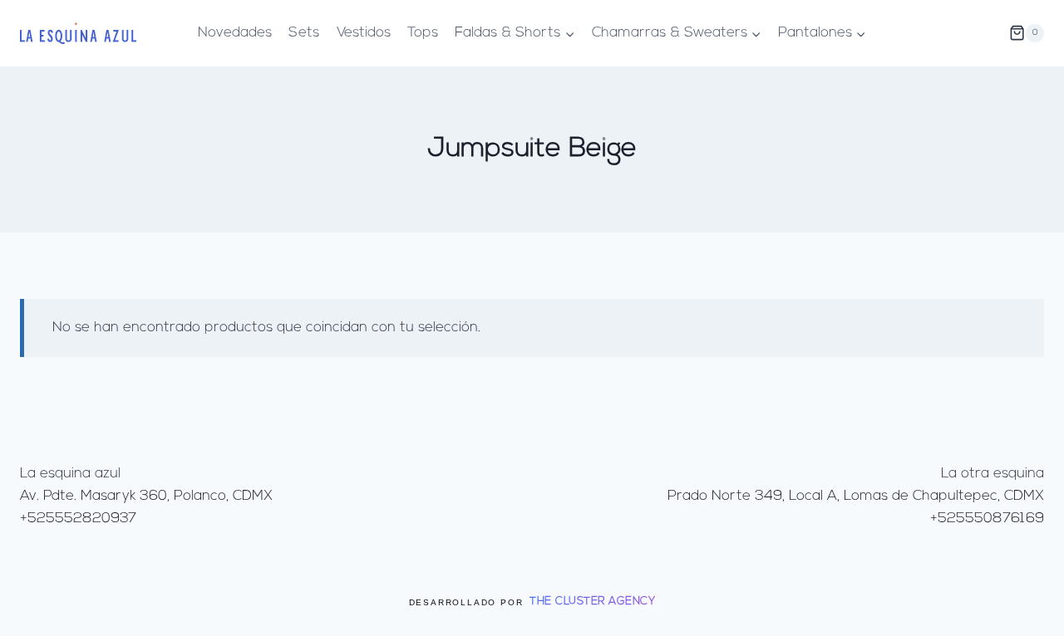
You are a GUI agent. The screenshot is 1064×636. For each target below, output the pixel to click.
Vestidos (364, 33)
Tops (422, 33)
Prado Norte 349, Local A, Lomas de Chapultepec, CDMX (855, 496)
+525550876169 (987, 518)
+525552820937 (78, 518)
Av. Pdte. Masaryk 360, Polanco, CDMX (146, 496)
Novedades (235, 33)
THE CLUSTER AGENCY (592, 601)
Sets (303, 33)
